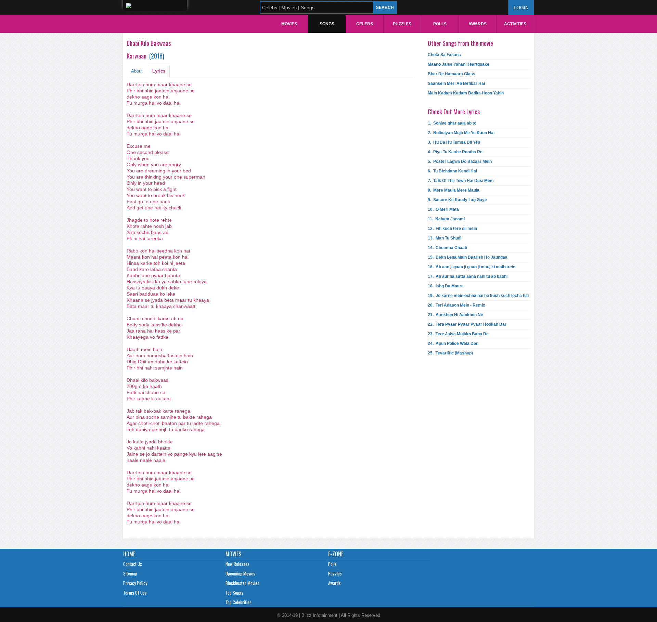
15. (467, 257)
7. (461, 180)
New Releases (237, 563)
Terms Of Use (135, 592)
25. (450, 353)
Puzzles (402, 24)
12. (452, 228)
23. (458, 334)
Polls (440, 24)
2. (461, 132)
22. (467, 324)
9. (457, 199)
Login (521, 7)
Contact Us (132, 563)
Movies (289, 24)
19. (478, 295)
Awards (477, 24)
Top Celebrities (239, 602)
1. (452, 123)
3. (454, 142)
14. (447, 247)
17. (467, 276)
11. (446, 219)
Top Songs (234, 592)
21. (455, 314)
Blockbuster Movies (242, 583)
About (137, 71)
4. (455, 152)
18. (446, 286)
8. (453, 190)
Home (129, 554)
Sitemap (130, 573)
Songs (327, 24)
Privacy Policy (135, 583)
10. (443, 209)
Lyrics (158, 71)
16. (471, 266)
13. (444, 238)
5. (460, 161)
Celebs (364, 24)
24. (453, 343)
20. (456, 305)
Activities (515, 24)
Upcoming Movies (240, 573)
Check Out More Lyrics (454, 111)
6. (452, 171)
